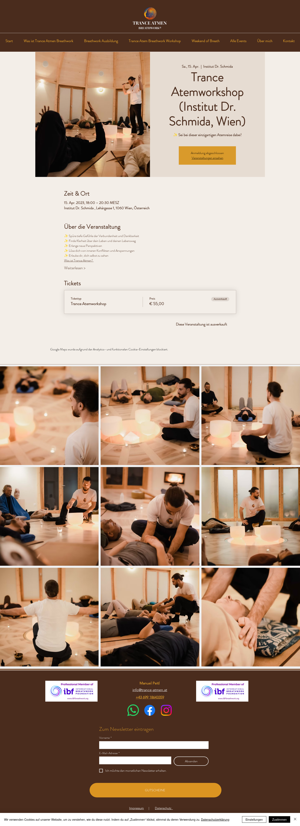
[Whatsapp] (133, 710)
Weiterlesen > (75, 267)
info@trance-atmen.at (149, 690)
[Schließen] (295, 819)
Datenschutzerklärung (215, 819)
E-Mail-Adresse (109, 753)
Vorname (105, 738)
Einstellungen (254, 819)
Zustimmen (279, 819)
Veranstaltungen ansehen (207, 157)
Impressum (136, 808)
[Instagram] (166, 710)
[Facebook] (149, 710)
